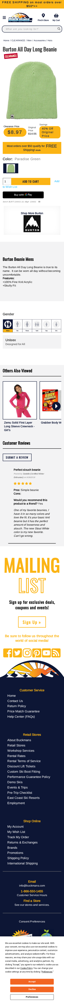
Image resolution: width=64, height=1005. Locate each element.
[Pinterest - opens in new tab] (36, 653)
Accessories (40, 40)
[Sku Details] (39, 202)
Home (6, 40)
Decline (32, 989)
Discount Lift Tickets (21, 766)
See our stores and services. (32, 904)
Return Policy (16, 706)
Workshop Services (20, 750)
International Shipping (22, 863)
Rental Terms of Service (24, 761)
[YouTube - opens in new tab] (46, 653)
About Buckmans (19, 740)
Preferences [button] (47, 972)
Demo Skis (14, 782)
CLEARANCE (18, 40)
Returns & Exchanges (22, 842)
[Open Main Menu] (5, 17)
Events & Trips (17, 787)
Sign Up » (32, 622)
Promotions (15, 853)
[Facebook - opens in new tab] (7, 653)
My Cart (56, 20)
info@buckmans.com (32, 885)
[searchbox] (59, 29)
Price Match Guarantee (23, 711)
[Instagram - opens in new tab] (27, 653)
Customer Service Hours (32, 895)
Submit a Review (17, 457)
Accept (32, 981)
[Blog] (56, 653)
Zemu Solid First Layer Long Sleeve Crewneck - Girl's (19, 426)
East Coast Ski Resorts (23, 798)
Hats (50, 40)
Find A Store (43, 20)
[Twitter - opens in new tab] (17, 653)
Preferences (32, 997)
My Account (15, 826)
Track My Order (18, 837)
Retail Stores (16, 745)
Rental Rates (16, 756)
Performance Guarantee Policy (28, 777)
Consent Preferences (32, 921)
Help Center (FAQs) (21, 716)
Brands (12, 847)
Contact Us (15, 701)
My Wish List (16, 832)
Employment (16, 803)
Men (29, 40)
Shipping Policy (18, 858)
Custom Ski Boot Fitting (23, 771)
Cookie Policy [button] (26, 968)
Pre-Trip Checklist (19, 792)
